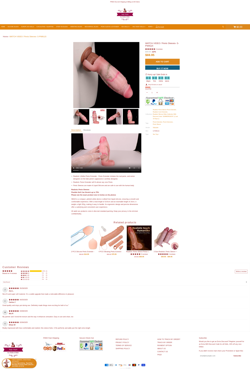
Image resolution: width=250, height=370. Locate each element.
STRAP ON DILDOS (62, 26)
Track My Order (164, 342)
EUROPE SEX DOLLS (27, 26)
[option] (106, 75)
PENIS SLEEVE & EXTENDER (110, 26)
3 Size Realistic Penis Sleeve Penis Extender (170, 252)
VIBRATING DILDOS (76, 26)
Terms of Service (124, 345)
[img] (14, 288)
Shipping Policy (123, 349)
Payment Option (164, 345)
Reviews (87, 130)
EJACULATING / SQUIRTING (45, 26)
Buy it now (162, 68)
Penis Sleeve (157, 124)
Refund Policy (122, 339)
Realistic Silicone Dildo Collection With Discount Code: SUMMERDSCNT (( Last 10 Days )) (165, 116)
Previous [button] (74, 116)
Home (5, 37)
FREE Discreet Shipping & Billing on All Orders (125, 2)
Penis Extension (168, 122)
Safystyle (155, 127)
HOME (3, 26)
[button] (150, 49)
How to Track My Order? (168, 339)
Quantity (148, 89)
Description (76, 130)
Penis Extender (157, 122)
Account (161, 27)
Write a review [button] (241, 271)
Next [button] (137, 116)
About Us (161, 349)
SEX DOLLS (125, 26)
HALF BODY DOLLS (138, 26)
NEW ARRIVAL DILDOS (91, 26)
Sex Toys (155, 134)
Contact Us (162, 352)
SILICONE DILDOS (13, 26)
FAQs (159, 355)
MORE (150, 26)
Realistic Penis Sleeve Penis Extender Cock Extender (146, 252)
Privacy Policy (122, 342)
